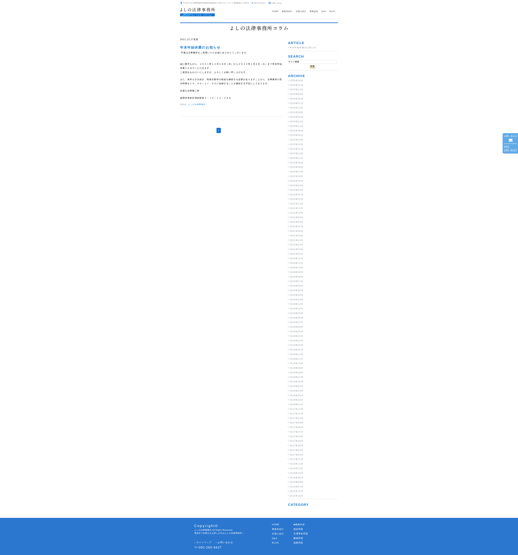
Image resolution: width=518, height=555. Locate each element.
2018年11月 (296, 359)
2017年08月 (296, 427)
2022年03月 (296, 190)
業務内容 (314, 11)
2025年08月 (296, 94)
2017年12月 (296, 409)
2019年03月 (296, 340)
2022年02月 (296, 194)
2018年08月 (296, 372)
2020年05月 (296, 290)
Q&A (323, 11)
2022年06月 (296, 176)
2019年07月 (296, 322)
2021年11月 (296, 208)
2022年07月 (296, 172)
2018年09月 (296, 368)
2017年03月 (296, 450)
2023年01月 (296, 149)
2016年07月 (296, 487)
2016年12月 (296, 464)
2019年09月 (296, 313)
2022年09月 (296, 162)
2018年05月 (296, 386)
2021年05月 (296, 236)
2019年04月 (296, 336)
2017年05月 (296, 441)
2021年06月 (296, 231)
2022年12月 (296, 153)
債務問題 (298, 543)
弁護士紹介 (301, 11)
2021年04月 (296, 240)
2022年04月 (296, 185)
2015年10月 (296, 496)
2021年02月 (296, 249)
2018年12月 (296, 354)
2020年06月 (296, 286)
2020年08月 (296, 277)
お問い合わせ (277, 3)
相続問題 (298, 529)
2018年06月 (296, 381)
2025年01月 (296, 103)
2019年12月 (296, 304)
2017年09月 (296, 423)
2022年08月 (296, 167)
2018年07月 (296, 377)
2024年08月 (296, 112)
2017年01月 (296, 459)
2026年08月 (296, 80)
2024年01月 (296, 121)
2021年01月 (296, 254)
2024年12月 (296, 108)
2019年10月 (296, 309)
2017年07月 (296, 432)
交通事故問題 (301, 533)
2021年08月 (296, 222)
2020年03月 (296, 299)
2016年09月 (296, 477)
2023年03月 (296, 144)
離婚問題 (298, 538)
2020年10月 (296, 267)
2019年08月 (296, 318)
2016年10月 (296, 473)
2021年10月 (296, 213)
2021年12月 (296, 203)
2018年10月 (296, 363)
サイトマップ (204, 542)
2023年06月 (296, 135)
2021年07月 (296, 226)
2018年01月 (296, 404)
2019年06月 (296, 327)
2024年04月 (296, 117)
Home (275, 11)
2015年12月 (296, 491)
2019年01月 (296, 350)
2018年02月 (296, 400)
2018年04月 (296, 391)
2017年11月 (296, 414)
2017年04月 (296, 445)
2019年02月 (296, 345)
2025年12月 (296, 89)
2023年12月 (296, 126)
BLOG (332, 11)
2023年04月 (296, 140)
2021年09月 (296, 217)
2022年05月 (296, 181)
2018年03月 (296, 395)
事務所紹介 (287, 11)
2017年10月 (296, 418)
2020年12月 (296, 258)
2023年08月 (296, 130)
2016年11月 (296, 468)
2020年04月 (296, 295)
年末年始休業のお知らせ (200, 47)
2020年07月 (296, 281)
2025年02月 (296, 99)
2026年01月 (296, 85)
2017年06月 (296, 436)
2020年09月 (296, 272)
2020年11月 (296, 263)
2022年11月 (296, 158)
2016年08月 (296, 482)
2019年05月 (296, 331)
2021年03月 (296, 245)
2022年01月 (296, 199)
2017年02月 (296, 454)
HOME (276, 524)
